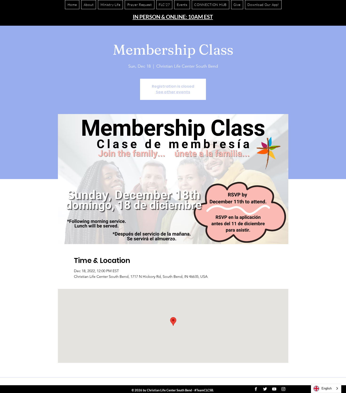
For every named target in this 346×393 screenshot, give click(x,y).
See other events (173, 92)
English (327, 388)
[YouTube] (274, 389)
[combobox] (326, 388)
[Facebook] (255, 389)
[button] (263, 4)
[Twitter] (265, 389)
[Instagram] (283, 389)
